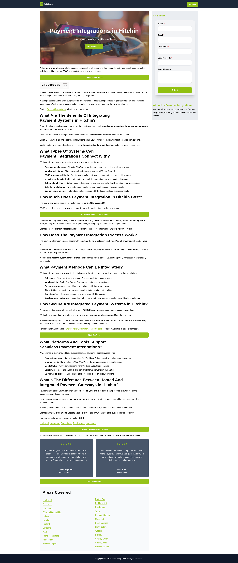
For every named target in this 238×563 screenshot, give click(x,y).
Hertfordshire (101, 527)
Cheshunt (99, 519)
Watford (98, 531)
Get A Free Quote (94, 481)
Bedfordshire (66, 423)
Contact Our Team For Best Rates (94, 214)
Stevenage (55, 423)
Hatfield (46, 516)
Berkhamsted (101, 503)
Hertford (46, 524)
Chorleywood (101, 543)
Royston (46, 520)
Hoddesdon (48, 540)
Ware (45, 532)
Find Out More (94, 335)
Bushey (98, 535)
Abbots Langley (49, 544)
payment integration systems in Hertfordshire (84, 329)
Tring (97, 511)
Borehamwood (101, 523)
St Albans (47, 528)
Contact (192, 4)
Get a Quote (92, 46)
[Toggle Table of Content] (64, 85)
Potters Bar (100, 499)
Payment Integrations (56, 109)
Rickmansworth (102, 547)
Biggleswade (79, 423)
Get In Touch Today (94, 77)
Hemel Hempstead (51, 536)
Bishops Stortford (102, 515)
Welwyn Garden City (52, 512)
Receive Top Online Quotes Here (94, 429)
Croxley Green (101, 539)
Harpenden (91, 423)
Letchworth (44, 423)
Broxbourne (100, 507)
